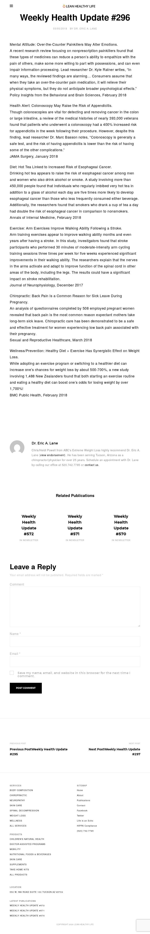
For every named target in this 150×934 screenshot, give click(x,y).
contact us (91, 465)
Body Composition (21, 790)
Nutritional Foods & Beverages (30, 854)
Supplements (18, 864)
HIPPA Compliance (87, 825)
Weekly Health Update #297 (114, 751)
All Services (18, 825)
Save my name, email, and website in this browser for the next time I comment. (74, 674)
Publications (83, 800)
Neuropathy (17, 800)
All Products (18, 874)
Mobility (15, 849)
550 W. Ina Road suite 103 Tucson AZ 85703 (36, 892)
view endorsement (52, 455)
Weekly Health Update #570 (27, 915)
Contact (81, 805)
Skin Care (16, 805)
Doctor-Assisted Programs (28, 844)
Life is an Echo (85, 820)
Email (15, 653)
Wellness (16, 820)
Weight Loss (18, 815)
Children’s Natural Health (27, 839)
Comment (17, 584)
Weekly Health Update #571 (27, 910)
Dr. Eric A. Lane (85, 28)
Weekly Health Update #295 (39, 751)
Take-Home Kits (19, 869)
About (80, 795)
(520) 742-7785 (85, 830)
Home (80, 790)
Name (15, 633)
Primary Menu (11, 6)
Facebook (82, 810)
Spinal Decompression (24, 810)
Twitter (80, 815)
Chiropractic (18, 795)
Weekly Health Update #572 (27, 905)
